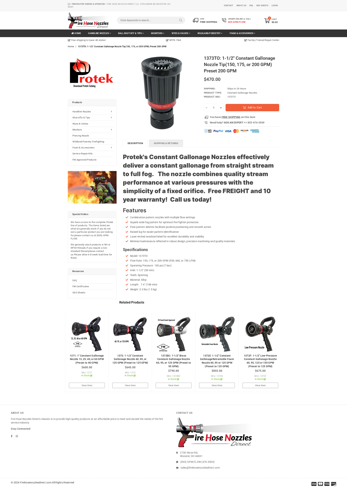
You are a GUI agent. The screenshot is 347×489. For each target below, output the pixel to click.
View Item (87, 385)
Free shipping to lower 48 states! (88, 40)
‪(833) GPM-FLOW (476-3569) (197, 461)
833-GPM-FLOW (236, 22)
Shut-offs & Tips (81, 117)
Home (77, 33)
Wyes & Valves (180, 33)
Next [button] (286, 351)
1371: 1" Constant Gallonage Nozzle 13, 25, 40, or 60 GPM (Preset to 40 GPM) (87, 359)
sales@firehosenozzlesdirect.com (200, 467)
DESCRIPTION (135, 143)
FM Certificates (80, 286)
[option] (103, 40)
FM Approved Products (84, 159)
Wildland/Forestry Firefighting (88, 141)
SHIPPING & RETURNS (166, 143)
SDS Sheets (78, 292)
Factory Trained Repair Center (263, 40)
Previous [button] (61, 351)
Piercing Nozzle (80, 135)
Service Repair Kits (82, 153)
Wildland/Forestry (209, 33)
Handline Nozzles (98, 33)
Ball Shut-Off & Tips (130, 33)
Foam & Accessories (242, 33)
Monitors (157, 33)
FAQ (74, 280)
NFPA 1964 (175, 40)
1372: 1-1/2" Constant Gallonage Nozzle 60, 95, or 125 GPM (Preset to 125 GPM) (130, 359)
